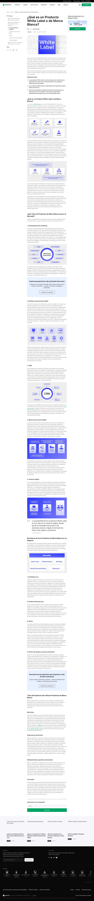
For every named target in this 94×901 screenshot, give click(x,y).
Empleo (72, 889)
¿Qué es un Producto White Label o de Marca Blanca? (14, 19)
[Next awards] (89, 882)
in (51, 857)
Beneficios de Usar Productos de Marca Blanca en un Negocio (15, 43)
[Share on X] (11, 50)
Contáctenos (86, 4)
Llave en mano (34, 4)
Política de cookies (33, 889)
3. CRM (10, 35)
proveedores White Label (35, 728)
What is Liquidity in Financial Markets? (76, 835)
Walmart (40, 725)
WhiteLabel (43, 4)
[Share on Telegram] (16, 50)
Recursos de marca (86, 889)
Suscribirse (29, 860)
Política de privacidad (44, 889)
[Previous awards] (86, 882)
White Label (37, 104)
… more (34, 895)
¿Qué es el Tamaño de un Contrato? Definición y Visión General (56, 835)
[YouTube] (56, 858)
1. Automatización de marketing (13, 28)
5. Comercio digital (13, 40)
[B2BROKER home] (7, 5)
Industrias (52, 4)
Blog (59, 4)
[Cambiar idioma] (79, 5)
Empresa (66, 4)
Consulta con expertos (47, 292)
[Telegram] (54, 858)
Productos (17, 4)
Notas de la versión (67, 1)
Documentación (76, 1)
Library (12, 12)
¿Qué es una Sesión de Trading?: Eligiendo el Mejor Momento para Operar (36, 835)
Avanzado (29, 31)
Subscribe (47, 810)
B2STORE (88, 1)
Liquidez (25, 4)
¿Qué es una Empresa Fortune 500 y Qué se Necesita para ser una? (15, 835)
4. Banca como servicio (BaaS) (15, 37)
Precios (82, 1)
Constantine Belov (36, 28)
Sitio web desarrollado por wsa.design (83, 895)
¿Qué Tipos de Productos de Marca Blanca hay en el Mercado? (14, 24)
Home (8, 12)
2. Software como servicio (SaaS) (14, 32)
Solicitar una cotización (47, 686)
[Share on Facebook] (8, 50)
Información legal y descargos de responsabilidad (15, 889)
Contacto (78, 889)
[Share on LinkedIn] (14, 50)
